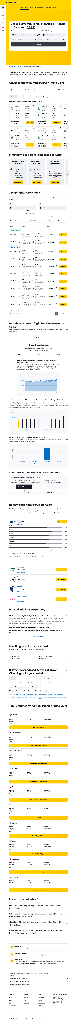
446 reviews (20, 591)
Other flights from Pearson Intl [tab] (19, 686)
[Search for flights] (3, 8)
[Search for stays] (3, 11)
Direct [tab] (27, 97)
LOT (18, 519)
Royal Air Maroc (21, 596)
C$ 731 (31, 27)
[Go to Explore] (3, 22)
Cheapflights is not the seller (18, 978)
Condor (19, 576)
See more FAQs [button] (38, 636)
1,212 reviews (21, 524)
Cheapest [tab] (13, 97)
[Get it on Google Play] (58, 998)
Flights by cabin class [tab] (32, 682)
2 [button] (59, 314)
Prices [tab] (18, 354)
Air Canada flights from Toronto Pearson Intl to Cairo (22, 697)
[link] (18, 182)
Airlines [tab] (13, 678)
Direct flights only (47, 31)
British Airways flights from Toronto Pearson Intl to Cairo (52, 697)
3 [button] (63, 314)
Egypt (19, 66)
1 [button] (56, 314)
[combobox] (33, 31)
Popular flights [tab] (35, 686)
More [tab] (58, 354)
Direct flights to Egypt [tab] (17, 682)
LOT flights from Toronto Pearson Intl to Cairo (51, 694)
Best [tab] (21, 97)
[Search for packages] (3, 18)
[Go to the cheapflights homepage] (12, 3)
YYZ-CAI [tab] (38, 337)
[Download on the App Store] (58, 1002)
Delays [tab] (38, 354)
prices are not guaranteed (43, 973)
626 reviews (20, 601)
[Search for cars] (3, 15)
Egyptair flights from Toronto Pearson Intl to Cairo (23, 694)
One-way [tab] (45, 97)
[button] (3, 3)
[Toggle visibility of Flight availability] (38, 464)
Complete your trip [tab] (51, 678)
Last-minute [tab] (36, 97)
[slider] (52, 216)
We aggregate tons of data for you (20, 981)
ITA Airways (20, 567)
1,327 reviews (21, 572)
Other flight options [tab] (47, 682)
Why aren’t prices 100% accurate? (20, 984)
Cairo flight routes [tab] (37, 678)
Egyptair (19, 586)
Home (10, 66)
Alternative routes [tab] (24, 678)
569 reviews (20, 582)
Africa (14, 66)
